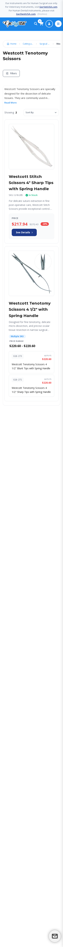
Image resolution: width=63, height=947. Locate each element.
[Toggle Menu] (58, 23)
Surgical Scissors (46, 43)
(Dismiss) (42, 14)
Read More (10, 102)
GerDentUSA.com (26, 14)
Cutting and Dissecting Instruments (29, 43)
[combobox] (41, 112)
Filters (13, 73)
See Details (23, 232)
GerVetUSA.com (48, 6)
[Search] (35, 23)
